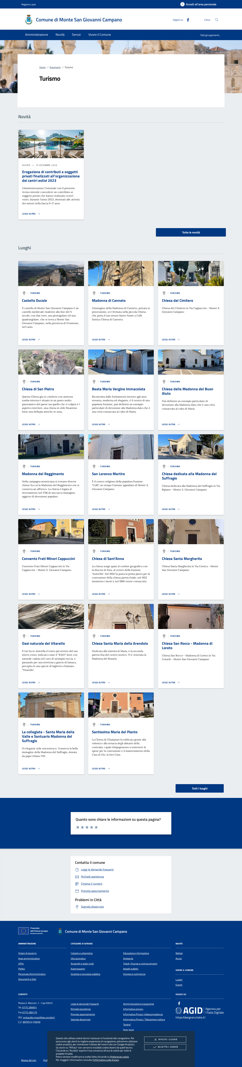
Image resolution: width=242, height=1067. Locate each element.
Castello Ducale (34, 300)
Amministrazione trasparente (138, 1004)
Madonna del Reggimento (43, 474)
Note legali (128, 1030)
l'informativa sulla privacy (105, 1060)
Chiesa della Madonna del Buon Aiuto (187, 391)
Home (42, 67)
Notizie (179, 953)
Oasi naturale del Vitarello (43, 643)
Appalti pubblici (130, 969)
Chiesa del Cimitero (177, 300)
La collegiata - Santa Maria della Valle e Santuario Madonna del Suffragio (48, 736)
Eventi (179, 985)
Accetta (168, 1046)
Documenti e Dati (27, 979)
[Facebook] (186, 19)
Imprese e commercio (134, 974)
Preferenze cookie (119, 1057)
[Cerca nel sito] (217, 19)
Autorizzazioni (78, 969)
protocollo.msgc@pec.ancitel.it (39, 1017)
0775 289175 (29, 1012)
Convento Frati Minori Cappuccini (48, 558)
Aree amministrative (29, 958)
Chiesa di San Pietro (38, 389)
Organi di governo (27, 953)
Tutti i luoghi (199, 788)
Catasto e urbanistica (82, 953)
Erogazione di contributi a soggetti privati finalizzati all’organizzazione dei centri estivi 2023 (51, 176)
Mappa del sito (28, 1060)
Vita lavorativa (78, 958)
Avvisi (179, 958)
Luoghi (179, 980)
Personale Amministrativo (32, 974)
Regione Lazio (28, 4)
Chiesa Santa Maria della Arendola (120, 643)
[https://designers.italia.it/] (200, 1010)
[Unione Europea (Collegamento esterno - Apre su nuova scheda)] (34, 931)
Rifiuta (168, 1039)
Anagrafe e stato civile (82, 964)
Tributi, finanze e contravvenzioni (140, 964)
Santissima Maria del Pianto (114, 732)
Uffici (21, 964)
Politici (21, 969)
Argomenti (55, 67)
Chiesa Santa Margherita (182, 558)
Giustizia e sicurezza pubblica (85, 974)
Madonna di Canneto (109, 300)
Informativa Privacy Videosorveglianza (143, 1014)
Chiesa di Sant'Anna (108, 558)
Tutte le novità (191, 232)
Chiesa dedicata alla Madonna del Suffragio (189, 476)
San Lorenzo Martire (108, 474)
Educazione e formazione (136, 953)
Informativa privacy (133, 1009)
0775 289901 (29, 1007)
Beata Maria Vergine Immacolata (118, 389)
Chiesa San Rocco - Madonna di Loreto (187, 645)
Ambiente (128, 958)
